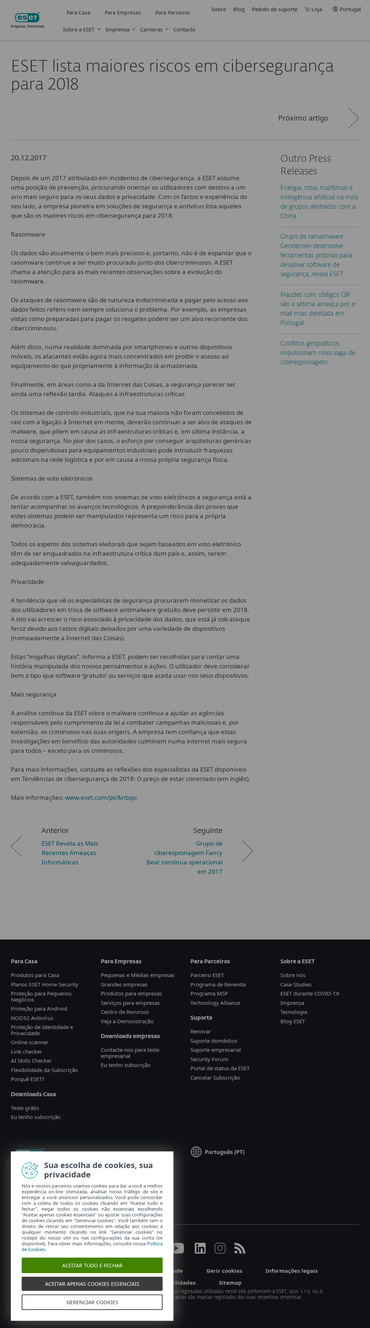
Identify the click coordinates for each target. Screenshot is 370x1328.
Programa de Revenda (218, 984)
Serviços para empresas (130, 1002)
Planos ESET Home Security (44, 984)
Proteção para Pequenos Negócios (41, 996)
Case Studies (295, 984)
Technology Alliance (215, 1002)
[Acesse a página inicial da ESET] (27, 20)
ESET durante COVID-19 (309, 993)
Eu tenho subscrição (36, 1116)
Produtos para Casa (35, 974)
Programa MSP (209, 993)
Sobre (218, 9)
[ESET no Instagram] (220, 1251)
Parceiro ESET (207, 974)
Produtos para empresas (131, 993)
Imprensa (117, 29)
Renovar (200, 1031)
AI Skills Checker (31, 1060)
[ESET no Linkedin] (200, 1251)
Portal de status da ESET (220, 1068)
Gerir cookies (224, 1270)
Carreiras (151, 29)
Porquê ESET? (27, 1078)
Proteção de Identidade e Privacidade (42, 1030)
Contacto (184, 29)
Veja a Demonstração (127, 1021)
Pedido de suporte (274, 9)
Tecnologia (293, 1011)
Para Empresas (123, 12)
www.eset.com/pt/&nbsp (100, 797)
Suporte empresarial (215, 1049)
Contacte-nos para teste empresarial (130, 1052)
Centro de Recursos (125, 1011)
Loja (316, 9)
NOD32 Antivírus (32, 1017)
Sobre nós (292, 974)
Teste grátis (25, 1107)
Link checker (26, 1051)
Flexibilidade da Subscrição (44, 1069)
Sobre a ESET (79, 29)
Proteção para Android (39, 1008)
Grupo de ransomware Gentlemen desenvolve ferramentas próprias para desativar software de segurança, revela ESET (316, 256)
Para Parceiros (172, 12)
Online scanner (29, 1042)
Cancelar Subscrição (215, 1077)
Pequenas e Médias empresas (138, 974)
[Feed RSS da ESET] (240, 1251)
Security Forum (209, 1059)
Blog (239, 9)
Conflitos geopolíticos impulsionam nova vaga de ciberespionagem (317, 353)
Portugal (350, 9)
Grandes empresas (124, 984)
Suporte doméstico (213, 1040)
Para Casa (78, 12)
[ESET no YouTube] (176, 1251)
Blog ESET (292, 1021)
